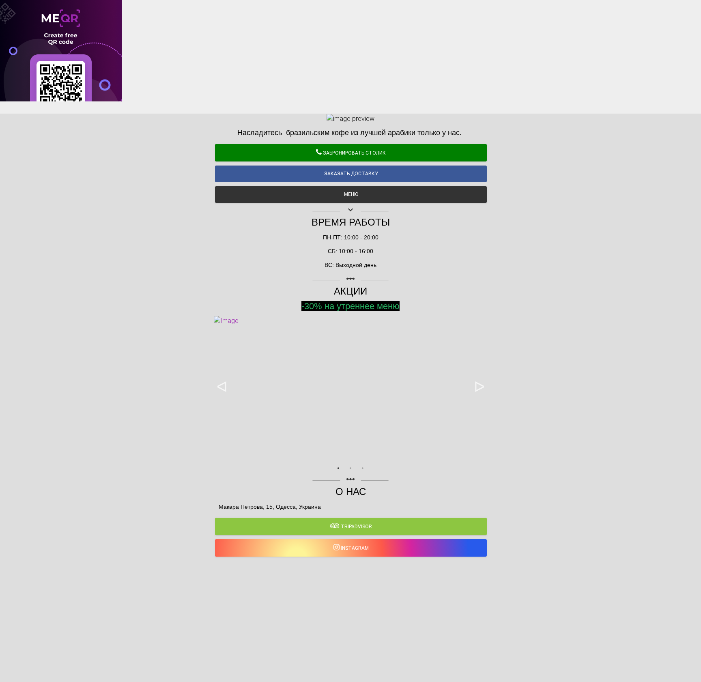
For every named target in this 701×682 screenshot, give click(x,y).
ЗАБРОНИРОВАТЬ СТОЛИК (354, 153)
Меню (351, 194)
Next (479, 387)
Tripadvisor (356, 526)
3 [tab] (363, 468)
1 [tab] (338, 468)
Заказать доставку (351, 173)
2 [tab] (350, 468)
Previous (222, 387)
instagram (354, 548)
